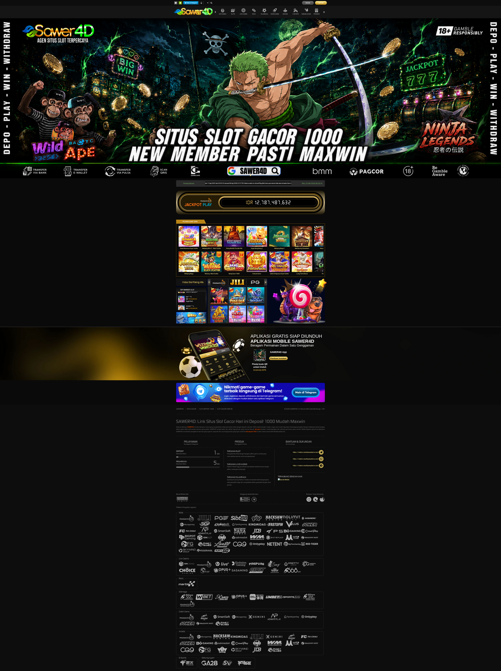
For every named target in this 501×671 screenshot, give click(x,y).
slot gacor (258, 429)
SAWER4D (180, 409)
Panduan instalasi (278, 358)
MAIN (191, 236)
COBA (221, 293)
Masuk (308, 3)
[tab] (219, 282)
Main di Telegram (192, 3)
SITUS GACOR (191, 409)
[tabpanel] (250, 98)
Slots (233, 14)
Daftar (320, 3)
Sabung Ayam (306, 14)
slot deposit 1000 (251, 431)
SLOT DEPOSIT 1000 (206, 409)
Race (254, 14)
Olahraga (264, 14)
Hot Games (222, 14)
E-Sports (296, 14)
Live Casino (243, 14)
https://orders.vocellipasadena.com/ (306, 452)
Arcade (285, 14)
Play (207, 205)
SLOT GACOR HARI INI (224, 409)
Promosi (317, 14)
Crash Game (275, 14)
